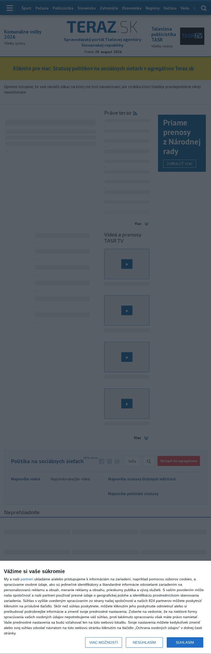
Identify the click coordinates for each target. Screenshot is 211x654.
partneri (27, 579)
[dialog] (105, 607)
